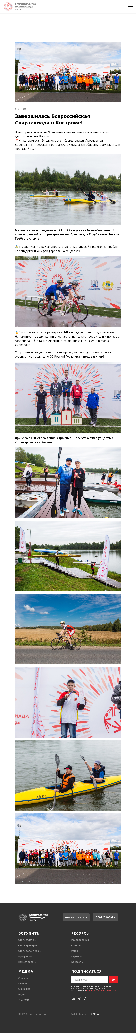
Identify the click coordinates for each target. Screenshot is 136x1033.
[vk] (73, 999)
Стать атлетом (27, 939)
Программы (25, 956)
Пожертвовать (27, 961)
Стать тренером (28, 945)
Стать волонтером (29, 950)
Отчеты (76, 945)
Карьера (76, 956)
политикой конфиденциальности (102, 991)
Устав (74, 950)
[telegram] (79, 999)
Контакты (77, 961)
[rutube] (84, 999)
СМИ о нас (24, 988)
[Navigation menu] (130, 6)
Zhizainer (97, 1014)
